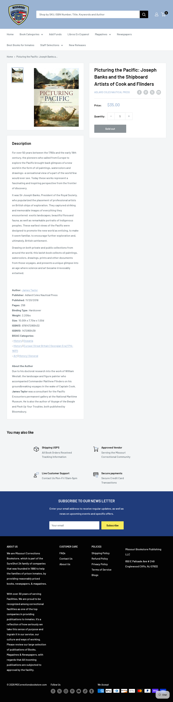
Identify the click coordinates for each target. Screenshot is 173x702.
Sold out (110, 128)
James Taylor (30, 290)
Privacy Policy (100, 564)
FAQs (62, 553)
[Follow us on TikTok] (85, 691)
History (18, 340)
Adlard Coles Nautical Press (112, 92)
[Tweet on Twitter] (152, 92)
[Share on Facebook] (139, 92)
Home (10, 34)
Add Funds (55, 34)
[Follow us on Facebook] (53, 691)
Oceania (28, 340)
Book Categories (29, 34)
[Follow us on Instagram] (66, 691)
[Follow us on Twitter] (59, 691)
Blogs (95, 575)
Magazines (101, 34)
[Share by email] (158, 92)
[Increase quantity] (128, 116)
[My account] (156, 14)
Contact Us (65, 558)
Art (15, 355)
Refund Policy (100, 558)
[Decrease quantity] (111, 116)
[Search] (144, 14)
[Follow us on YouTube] (78, 691)
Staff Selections (49, 45)
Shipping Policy (101, 553)
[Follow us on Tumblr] (91, 691)
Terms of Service (102, 569)
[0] (163, 14)
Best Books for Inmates (20, 45)
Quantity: (99, 116)
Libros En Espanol (78, 34)
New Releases (77, 45)
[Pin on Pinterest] (145, 92)
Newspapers (124, 34)
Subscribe (112, 525)
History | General (28, 355)
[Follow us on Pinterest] (72, 691)
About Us (64, 564)
